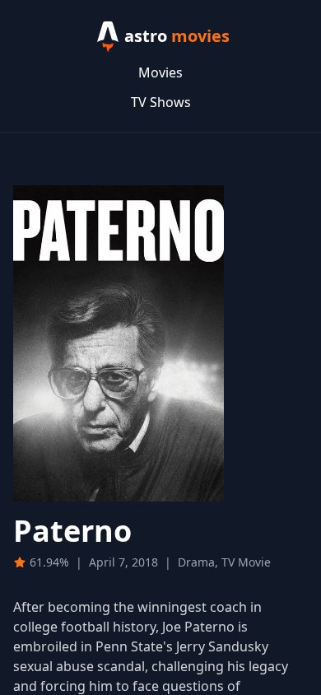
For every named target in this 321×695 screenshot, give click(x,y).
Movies (160, 72)
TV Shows (161, 102)
